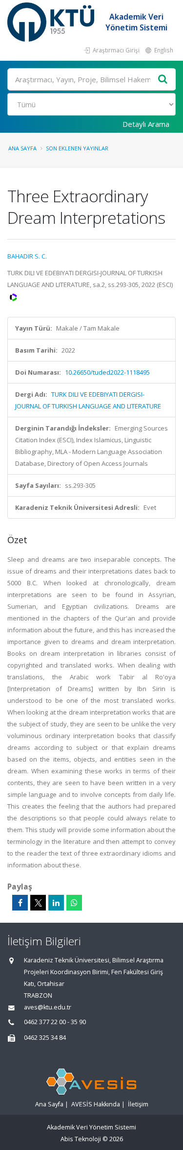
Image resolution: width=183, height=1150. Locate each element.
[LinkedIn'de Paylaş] (56, 902)
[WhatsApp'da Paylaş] (74, 902)
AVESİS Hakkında (95, 1104)
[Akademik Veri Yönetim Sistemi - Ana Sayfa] (52, 22)
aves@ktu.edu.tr (47, 1007)
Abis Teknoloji (81, 1139)
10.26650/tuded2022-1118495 (107, 372)
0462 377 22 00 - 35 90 (55, 1022)
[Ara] (163, 80)
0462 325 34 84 (45, 1037)
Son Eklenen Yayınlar (77, 148)
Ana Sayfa (22, 148)
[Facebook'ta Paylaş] (20, 902)
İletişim (138, 1104)
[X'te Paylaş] (38, 902)
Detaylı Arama (145, 124)
